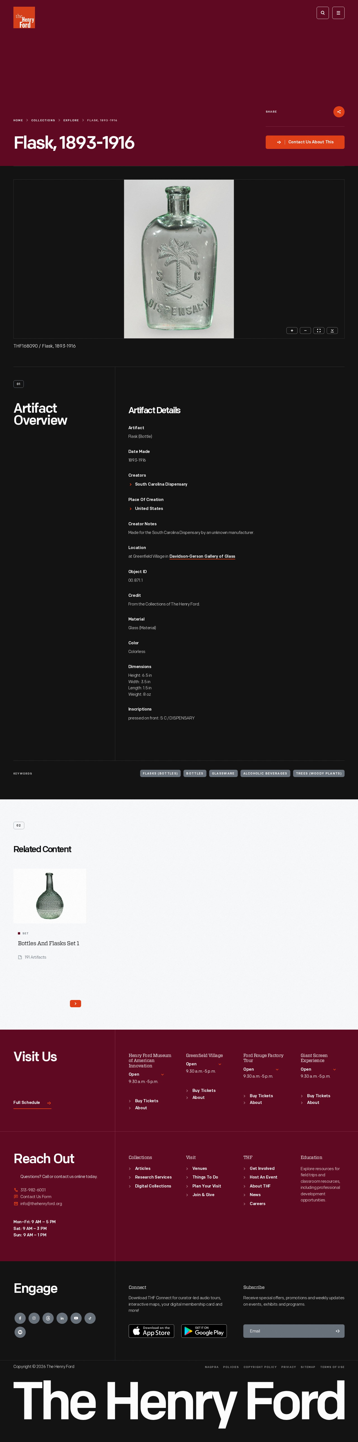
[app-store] (151, 1331)
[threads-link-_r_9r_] (48, 1318)
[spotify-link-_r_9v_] (20, 1332)
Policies (231, 1367)
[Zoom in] (292, 330)
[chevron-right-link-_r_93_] (75, 1003)
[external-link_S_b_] (57, 1196)
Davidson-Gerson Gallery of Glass (202, 557)
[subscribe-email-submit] (338, 1331)
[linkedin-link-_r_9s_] (62, 1318)
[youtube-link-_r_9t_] (76, 1318)
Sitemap (308, 1367)
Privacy (288, 1367)
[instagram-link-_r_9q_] (34, 1318)
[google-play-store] (204, 1331)
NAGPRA (212, 1367)
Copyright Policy (260, 1367)
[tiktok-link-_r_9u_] (90, 1318)
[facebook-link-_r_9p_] (20, 1318)
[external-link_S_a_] (57, 1190)
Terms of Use (332, 1367)
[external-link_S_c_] (57, 1203)
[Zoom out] (305, 330)
